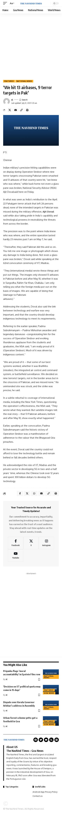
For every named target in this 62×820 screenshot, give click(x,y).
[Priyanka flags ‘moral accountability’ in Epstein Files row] (51, 674)
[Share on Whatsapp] (34, 493)
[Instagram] (46, 543)
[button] (6, 3)
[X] (31, 543)
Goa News (49, 693)
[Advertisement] (31, 46)
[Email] (15, 110)
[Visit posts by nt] (6, 101)
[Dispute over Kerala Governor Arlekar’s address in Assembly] (51, 705)
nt (12, 99)
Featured (9, 81)
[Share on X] (9, 110)
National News (24, 81)
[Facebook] (15, 543)
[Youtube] (15, 555)
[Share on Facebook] (20, 493)
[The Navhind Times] (31, 3)
